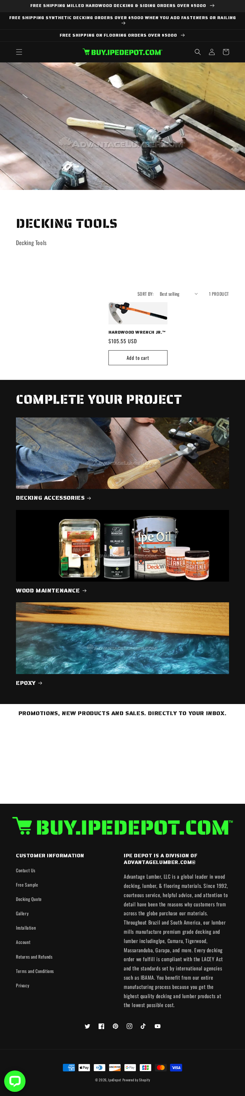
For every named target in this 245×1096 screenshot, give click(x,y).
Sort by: (145, 293)
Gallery (22, 913)
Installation (26, 927)
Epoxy (26, 683)
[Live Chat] (15, 1081)
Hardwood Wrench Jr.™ (137, 332)
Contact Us (25, 870)
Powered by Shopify (136, 1079)
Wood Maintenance (48, 590)
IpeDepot (114, 1079)
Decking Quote (29, 899)
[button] (19, 52)
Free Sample (27, 884)
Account (23, 942)
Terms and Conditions (35, 971)
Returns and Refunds (34, 956)
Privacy (22, 985)
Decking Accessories (50, 498)
